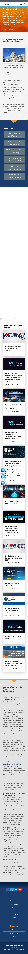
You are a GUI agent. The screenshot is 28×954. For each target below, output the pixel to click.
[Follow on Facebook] (8, 889)
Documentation (14, 933)
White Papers (14, 914)
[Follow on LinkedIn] (16, 889)
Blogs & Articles (14, 911)
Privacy (12, 947)
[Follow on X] (12, 889)
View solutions (8, 29)
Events (14, 907)
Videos (14, 917)
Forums (14, 936)
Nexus (14, 930)
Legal (16, 947)
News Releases (14, 901)
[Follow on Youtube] (20, 889)
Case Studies (14, 904)
